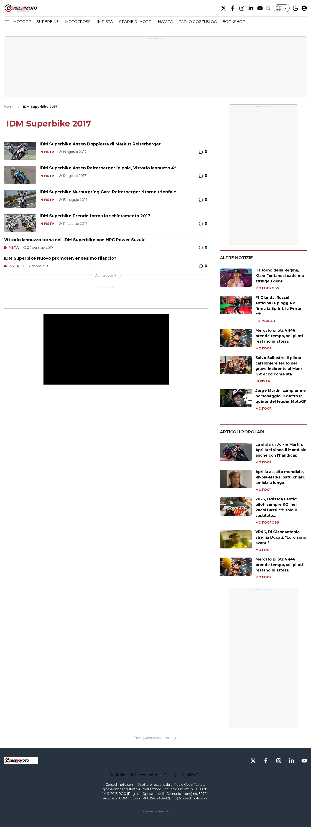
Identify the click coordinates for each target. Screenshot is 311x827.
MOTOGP (22, 22)
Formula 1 (265, 321)
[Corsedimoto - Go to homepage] (21, 760)
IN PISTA (105, 22)
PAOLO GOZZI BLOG (197, 22)
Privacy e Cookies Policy (184, 775)
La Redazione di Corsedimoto (131, 775)
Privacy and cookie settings (155, 738)
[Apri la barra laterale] (7, 22)
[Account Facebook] (232, 8)
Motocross (267, 288)
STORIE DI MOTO (136, 22)
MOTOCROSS (78, 22)
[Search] (268, 8)
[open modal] (304, 8)
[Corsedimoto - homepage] (27, 8)
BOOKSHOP (233, 22)
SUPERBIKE (48, 22)
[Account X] (223, 8)
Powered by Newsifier (155, 811)
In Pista (47, 152)
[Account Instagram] (242, 8)
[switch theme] (295, 8)
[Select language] (282, 8)
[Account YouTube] (260, 8)
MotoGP (263, 348)
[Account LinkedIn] (251, 8)
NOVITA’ (165, 22)
